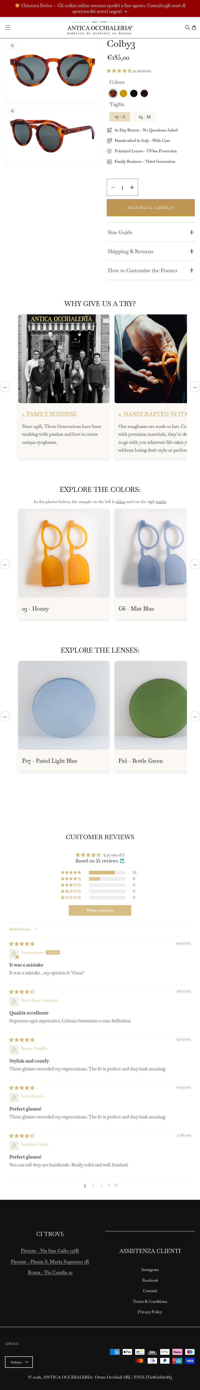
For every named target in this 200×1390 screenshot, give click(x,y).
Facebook (150, 1280)
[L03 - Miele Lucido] (123, 93)
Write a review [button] (100, 910)
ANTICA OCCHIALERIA (67, 1377)
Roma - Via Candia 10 (50, 1272)
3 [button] (102, 1185)
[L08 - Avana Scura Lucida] (144, 93)
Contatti (150, 1290)
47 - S (120, 117)
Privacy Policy (150, 1311)
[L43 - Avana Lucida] (113, 93)
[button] (7, 27)
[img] (21, 944)
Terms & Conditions (150, 1301)
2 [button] (93, 1185)
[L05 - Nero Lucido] (134, 93)
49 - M (145, 117)
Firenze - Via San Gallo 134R (50, 1251)
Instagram (150, 1269)
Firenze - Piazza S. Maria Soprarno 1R (50, 1261)
